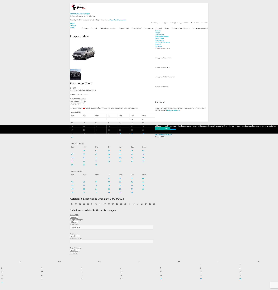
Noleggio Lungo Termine (180, 23)
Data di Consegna (76, 238)
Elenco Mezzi (136, 28)
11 (120, 154)
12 (132, 154)
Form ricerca (148, 28)
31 (72, 137)
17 (109, 158)
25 (120, 161)
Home (167, 28)
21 (72, 161)
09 (96, 154)
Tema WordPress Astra (117, 20)
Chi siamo (195, 23)
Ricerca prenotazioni (200, 28)
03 (109, 150)
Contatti (204, 23)
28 (120, 133)
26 (132, 161)
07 (72, 154)
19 (132, 158)
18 (120, 158)
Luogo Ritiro (74, 215)
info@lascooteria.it (173, 110)
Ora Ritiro (74, 234)
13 (143, 154)
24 (109, 161)
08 (84, 154)
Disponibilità (124, 28)
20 (143, 158)
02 (96, 150)
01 (84, 150)
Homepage (155, 23)
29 (132, 133)
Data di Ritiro (75, 224)
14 (72, 158)
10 (109, 154)
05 (132, 150)
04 (120, 150)
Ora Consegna (75, 248)
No (166, 129)
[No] (173, 129)
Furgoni (165, 23)
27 (143, 161)
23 (96, 161)
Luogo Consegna (76, 220)
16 (96, 158)
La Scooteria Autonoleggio (80, 14)
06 (143, 150)
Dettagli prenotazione (108, 28)
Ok (159, 129)
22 (84, 161)
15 (84, 158)
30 (143, 133)
